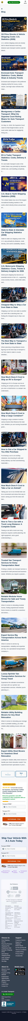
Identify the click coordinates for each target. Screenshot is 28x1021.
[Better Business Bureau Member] (8, 1004)
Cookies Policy (20, 951)
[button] (14, 2)
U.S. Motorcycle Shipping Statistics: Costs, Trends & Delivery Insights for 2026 (13, 268)
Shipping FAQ (5, 946)
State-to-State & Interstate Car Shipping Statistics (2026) (12, 232)
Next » (21, 774)
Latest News (5, 984)
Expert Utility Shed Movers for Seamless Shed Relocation (13, 753)
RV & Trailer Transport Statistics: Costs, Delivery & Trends (13, 157)
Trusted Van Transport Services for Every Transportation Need (11, 562)
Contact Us (5, 986)
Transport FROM (7, 804)
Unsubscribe (19, 955)
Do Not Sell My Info (21, 947)
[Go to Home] (1, 8)
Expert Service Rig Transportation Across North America (14, 637)
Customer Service (20, 940)
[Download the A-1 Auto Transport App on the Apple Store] (21, 973)
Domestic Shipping (7, 950)
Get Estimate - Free (14, 819)
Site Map (4, 961)
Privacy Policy (19, 953)
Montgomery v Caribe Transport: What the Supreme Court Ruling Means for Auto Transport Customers (12, 116)
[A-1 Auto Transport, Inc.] (2, 2)
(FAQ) (3, 951)
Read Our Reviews (7, 944)
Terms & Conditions (21, 949)
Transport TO (6, 811)
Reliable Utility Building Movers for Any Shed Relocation (11, 714)
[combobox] (14, 807)
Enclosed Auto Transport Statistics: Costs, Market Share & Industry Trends (12, 75)
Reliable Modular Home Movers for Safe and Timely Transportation (13, 598)
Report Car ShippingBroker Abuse (19, 944)
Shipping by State (6, 948)
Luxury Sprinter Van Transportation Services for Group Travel (13, 676)
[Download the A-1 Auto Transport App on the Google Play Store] (21, 969)
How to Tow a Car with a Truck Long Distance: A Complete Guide (12, 524)
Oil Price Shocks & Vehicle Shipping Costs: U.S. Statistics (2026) (13, 36)
